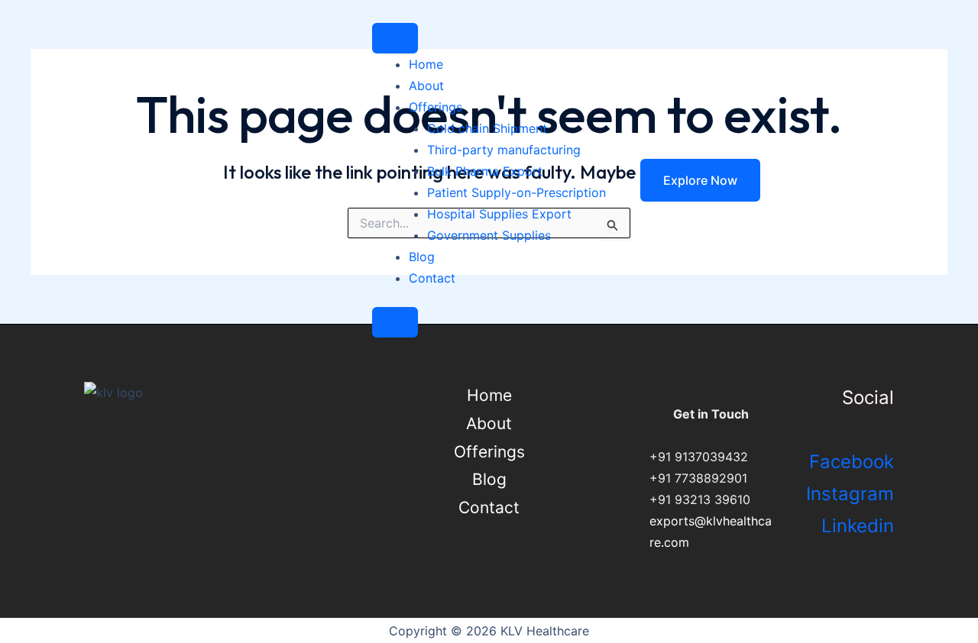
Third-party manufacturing (504, 149)
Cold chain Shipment (487, 128)
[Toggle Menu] (395, 38)
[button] (690, 180)
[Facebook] (782, 182)
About (426, 85)
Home (426, 64)
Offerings (435, 107)
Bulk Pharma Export (484, 171)
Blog (422, 256)
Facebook (851, 462)
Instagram (850, 494)
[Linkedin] (828, 182)
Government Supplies (489, 235)
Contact (432, 278)
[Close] (395, 322)
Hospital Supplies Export (499, 213)
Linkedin (857, 526)
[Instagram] (805, 182)
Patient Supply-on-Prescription (516, 192)
